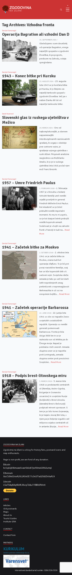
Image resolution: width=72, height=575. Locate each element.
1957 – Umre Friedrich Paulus (28, 182)
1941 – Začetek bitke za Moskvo (30, 247)
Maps (6, 511)
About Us (7, 515)
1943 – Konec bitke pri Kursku (29, 75)
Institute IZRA (9, 521)
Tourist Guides (10, 518)
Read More (64, 294)
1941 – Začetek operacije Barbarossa (35, 307)
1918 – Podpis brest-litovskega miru (34, 375)
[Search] (61, 9)
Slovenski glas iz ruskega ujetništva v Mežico (35, 120)
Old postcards (10, 508)
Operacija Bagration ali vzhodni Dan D (35, 34)
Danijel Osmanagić (9, 31)
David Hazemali (8, 114)
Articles (6, 505)
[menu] (67, 9)
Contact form (9, 535)
